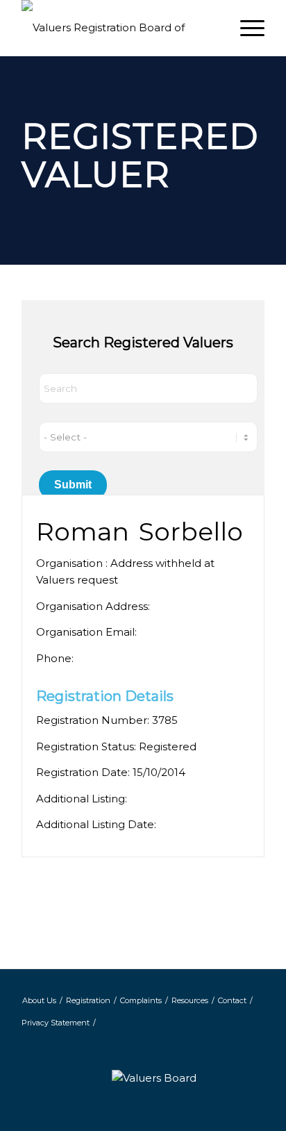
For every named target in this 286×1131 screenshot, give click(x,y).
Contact (232, 1000)
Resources (189, 1000)
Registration (88, 1000)
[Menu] (245, 28)
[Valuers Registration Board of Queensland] (119, 28)
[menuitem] (245, 28)
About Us (39, 1000)
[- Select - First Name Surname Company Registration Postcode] (148, 437)
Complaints (141, 1000)
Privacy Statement (56, 1022)
